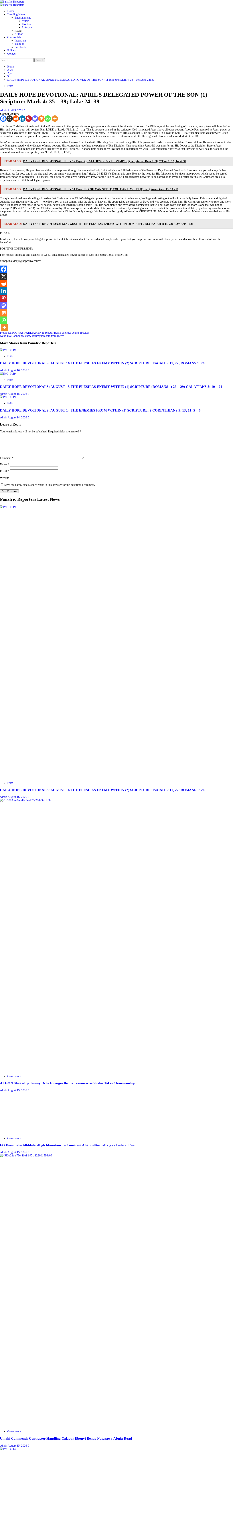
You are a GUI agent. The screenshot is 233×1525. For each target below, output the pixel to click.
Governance (14, 1076)
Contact (11, 53)
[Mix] (41, 118)
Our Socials (14, 37)
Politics (11, 50)
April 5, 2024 (16, 110)
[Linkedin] (22, 118)
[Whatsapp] (48, 118)
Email (4, 471)
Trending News (16, 14)
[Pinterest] (28, 118)
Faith (10, 85)
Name (4, 464)
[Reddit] (16, 118)
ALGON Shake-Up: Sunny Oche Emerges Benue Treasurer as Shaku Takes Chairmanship (67, 1083)
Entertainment (23, 17)
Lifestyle (27, 27)
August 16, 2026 (18, 370)
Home (10, 11)
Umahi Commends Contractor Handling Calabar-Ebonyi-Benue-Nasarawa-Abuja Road (66, 1438)
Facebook (20, 47)
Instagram (20, 40)
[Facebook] (3, 118)
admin (4, 110)
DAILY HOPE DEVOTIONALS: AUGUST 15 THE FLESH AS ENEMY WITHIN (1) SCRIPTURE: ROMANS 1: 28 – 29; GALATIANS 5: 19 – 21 (111, 387)
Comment (6, 458)
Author (19, 33)
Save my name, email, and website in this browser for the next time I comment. (49, 484)
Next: (32, 335)
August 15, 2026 (18, 393)
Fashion (26, 24)
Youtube (19, 43)
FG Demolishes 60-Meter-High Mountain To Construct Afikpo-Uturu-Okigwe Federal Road (68, 1145)
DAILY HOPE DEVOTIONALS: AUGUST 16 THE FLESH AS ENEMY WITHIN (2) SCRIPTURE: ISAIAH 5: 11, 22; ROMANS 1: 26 (102, 363)
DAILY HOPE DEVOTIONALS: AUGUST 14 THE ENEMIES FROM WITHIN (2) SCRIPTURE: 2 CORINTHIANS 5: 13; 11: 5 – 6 (100, 410)
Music (25, 20)
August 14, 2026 (18, 417)
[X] (9, 118)
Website (4, 477)
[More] (55, 118)
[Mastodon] (35, 118)
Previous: (44, 332)
